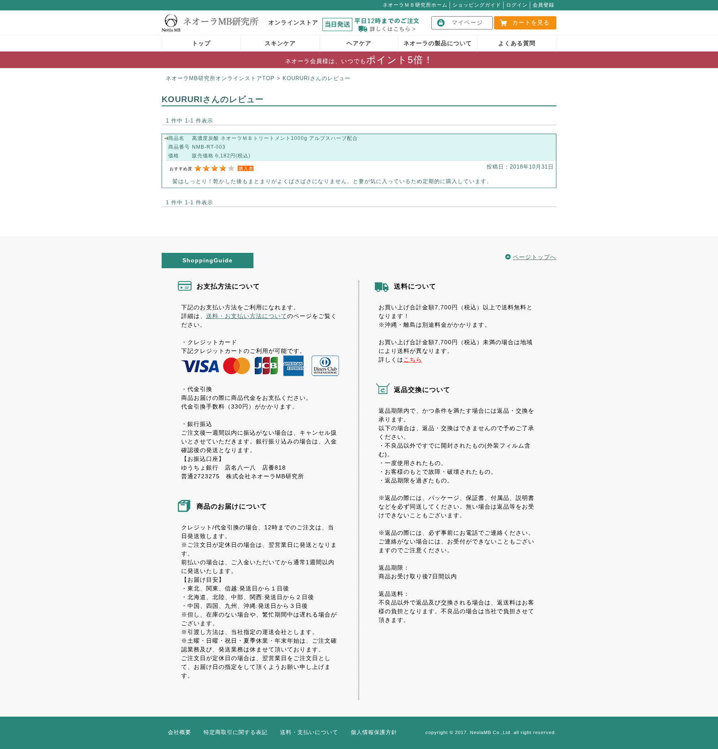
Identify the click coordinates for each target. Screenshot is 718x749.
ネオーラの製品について (437, 43)
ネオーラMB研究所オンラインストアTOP (220, 78)
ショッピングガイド (476, 5)
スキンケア (280, 43)
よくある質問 (517, 43)
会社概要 (179, 732)
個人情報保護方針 (374, 732)
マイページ (467, 22)
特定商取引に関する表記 (236, 732)
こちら (412, 359)
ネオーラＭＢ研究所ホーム (415, 5)
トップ (201, 43)
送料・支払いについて (309, 732)
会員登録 (543, 5)
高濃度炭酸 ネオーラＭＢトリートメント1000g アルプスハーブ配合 (275, 138)
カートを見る (531, 22)
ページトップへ (534, 257)
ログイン (517, 5)
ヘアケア (359, 43)
